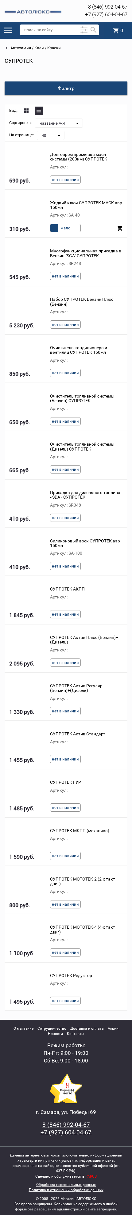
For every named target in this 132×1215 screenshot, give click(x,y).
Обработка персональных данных (66, 1185)
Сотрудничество (51, 1028)
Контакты (75, 1034)
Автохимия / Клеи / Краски (35, 48)
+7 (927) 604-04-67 (106, 14)
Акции (113, 1028)
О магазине (23, 1028)
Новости (55, 1034)
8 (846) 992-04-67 (107, 7)
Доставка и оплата (87, 1028)
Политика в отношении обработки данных (66, 1190)
